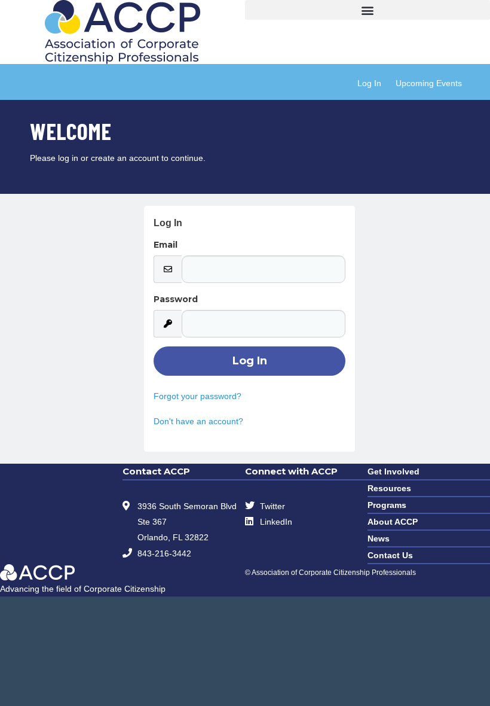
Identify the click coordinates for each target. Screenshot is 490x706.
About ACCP (393, 522)
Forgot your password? (197, 396)
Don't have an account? (198, 421)
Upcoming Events (429, 83)
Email (165, 244)
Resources (389, 488)
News (379, 538)
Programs (387, 505)
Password (176, 299)
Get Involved (393, 471)
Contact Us (390, 555)
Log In (369, 83)
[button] (367, 10)
